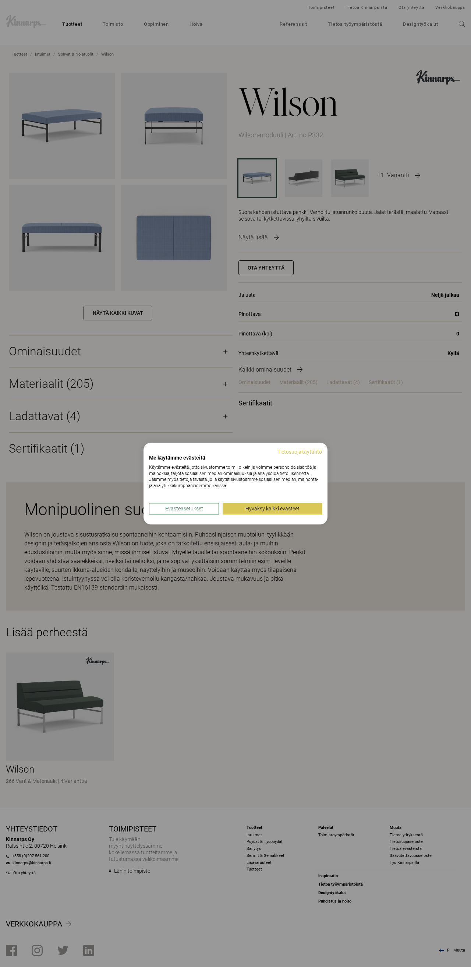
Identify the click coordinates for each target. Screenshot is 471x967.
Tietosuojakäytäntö (299, 452)
